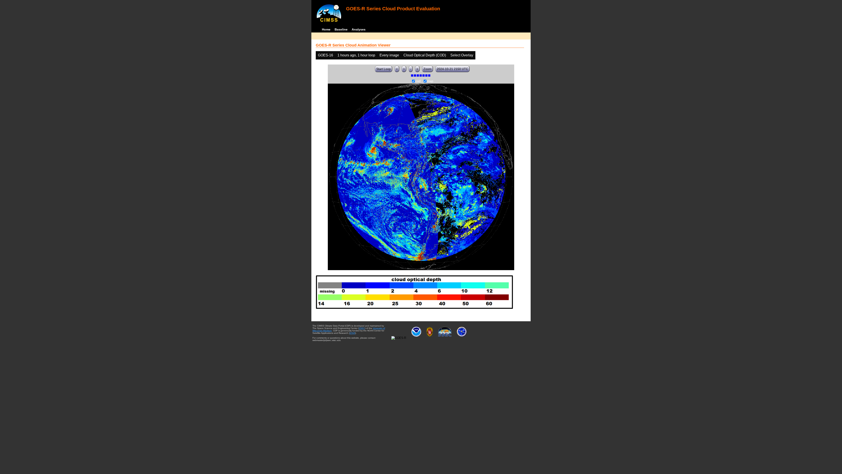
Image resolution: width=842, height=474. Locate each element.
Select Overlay (461, 55)
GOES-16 (325, 55)
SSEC (362, 328)
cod (418, 81)
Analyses (359, 29)
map (430, 81)
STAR (352, 333)
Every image (389, 55)
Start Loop (383, 69)
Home (326, 29)
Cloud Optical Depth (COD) (424, 55)
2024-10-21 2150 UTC (452, 69)
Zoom (427, 69)
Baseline (341, 29)
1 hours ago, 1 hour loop (356, 55)
